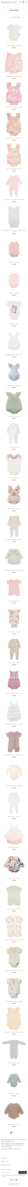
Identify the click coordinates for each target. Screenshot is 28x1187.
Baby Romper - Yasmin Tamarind (14, 138)
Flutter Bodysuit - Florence (14, 631)
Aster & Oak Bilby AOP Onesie (14, 45)
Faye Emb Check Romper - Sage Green (14, 570)
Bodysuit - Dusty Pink (14, 262)
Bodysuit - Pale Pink (14, 293)
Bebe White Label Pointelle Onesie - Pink (14, 199)
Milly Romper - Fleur (14, 878)
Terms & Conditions (17, 1175)
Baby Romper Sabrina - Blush (14, 168)
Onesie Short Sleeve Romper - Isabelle (14, 939)
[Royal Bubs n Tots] (9, 2)
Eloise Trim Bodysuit (14, 477)
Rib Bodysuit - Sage (14, 1093)
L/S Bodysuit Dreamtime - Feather (14, 785)
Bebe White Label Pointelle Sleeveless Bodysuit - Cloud (14, 231)
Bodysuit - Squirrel (14, 323)
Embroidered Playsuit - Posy (14, 508)
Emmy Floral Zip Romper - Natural (14, 539)
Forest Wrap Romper (14, 662)
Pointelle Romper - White (14, 1062)
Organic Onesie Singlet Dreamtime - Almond (14, 1032)
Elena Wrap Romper (14, 447)
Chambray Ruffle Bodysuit (14, 385)
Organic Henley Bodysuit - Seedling (14, 1001)
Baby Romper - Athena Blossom (14, 76)
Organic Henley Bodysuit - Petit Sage (14, 970)
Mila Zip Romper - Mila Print (14, 816)
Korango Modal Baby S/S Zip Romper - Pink (14, 755)
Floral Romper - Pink (14, 601)
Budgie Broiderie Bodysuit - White (14, 354)
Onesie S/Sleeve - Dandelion (14, 909)
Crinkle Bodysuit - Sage (14, 416)
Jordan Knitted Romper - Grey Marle (14, 724)
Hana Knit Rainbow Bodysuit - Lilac (14, 693)
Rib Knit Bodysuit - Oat (14, 1124)
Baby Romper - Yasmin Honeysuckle (14, 107)
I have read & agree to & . (14, 1176)
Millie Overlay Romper (14, 847)
